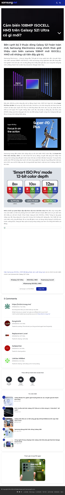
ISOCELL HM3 (32, 280)
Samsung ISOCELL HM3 (32, 283)
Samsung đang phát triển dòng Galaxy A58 (27, 429)
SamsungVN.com (30, 489)
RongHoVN (16, 321)
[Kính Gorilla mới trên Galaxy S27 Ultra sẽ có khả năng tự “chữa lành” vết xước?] (8, 412)
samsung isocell (48, 280)
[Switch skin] (57, 3)
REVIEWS (56, 492)
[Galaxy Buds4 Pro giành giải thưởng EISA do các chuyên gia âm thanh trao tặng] (8, 401)
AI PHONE (50, 492)
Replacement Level (20, 334)
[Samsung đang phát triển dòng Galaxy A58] (8, 433)
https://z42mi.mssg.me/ (21, 304)
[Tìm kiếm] (60, 3)
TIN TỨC (44, 492)
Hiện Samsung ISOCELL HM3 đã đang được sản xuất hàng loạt (24, 272)
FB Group (32, 492)
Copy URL (41, 289)
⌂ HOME (26, 492)
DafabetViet (17, 346)
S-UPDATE (38, 492)
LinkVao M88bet (18, 358)
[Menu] (63, 3)
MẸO (62, 492)
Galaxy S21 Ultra (17, 280)
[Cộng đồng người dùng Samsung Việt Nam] (9, 2)
